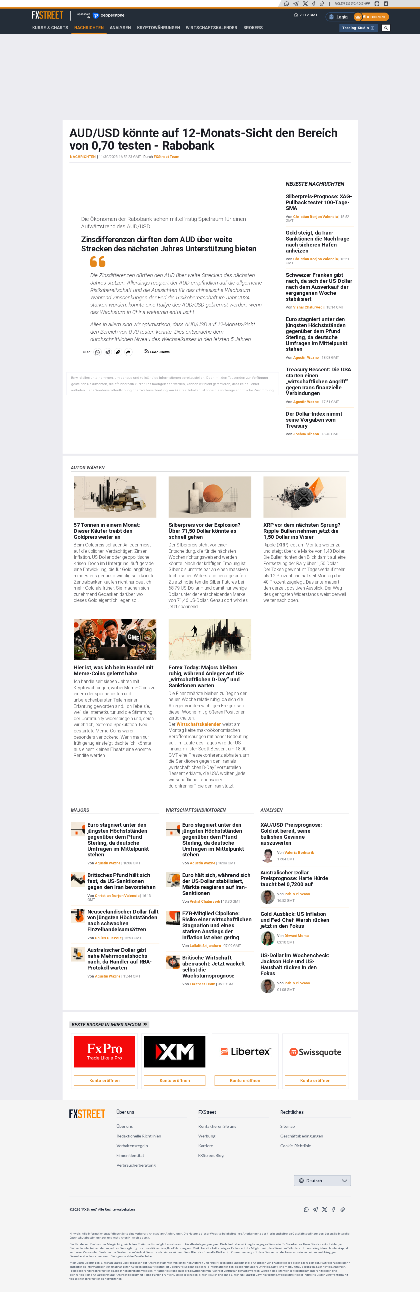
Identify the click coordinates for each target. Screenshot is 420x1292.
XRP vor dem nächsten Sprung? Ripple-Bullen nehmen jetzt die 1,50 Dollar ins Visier (301, 531)
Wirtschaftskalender (211, 27)
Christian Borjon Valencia (315, 217)
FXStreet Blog (211, 1155)
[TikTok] (322, 3)
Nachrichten (89, 27)
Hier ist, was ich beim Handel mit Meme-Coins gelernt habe (113, 670)
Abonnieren (374, 16)
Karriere (205, 1145)
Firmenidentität (131, 1155)
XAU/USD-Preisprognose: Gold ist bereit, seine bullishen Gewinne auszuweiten (291, 834)
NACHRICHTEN (83, 157)
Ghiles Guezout (108, 938)
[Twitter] (305, 3)
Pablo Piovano (297, 894)
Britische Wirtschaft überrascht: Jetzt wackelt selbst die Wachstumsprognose (213, 966)
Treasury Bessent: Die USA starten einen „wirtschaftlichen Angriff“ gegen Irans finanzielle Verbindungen (318, 381)
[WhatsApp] (286, 3)
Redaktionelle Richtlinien (139, 1135)
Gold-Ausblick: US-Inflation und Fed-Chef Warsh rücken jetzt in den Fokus (295, 920)
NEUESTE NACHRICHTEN (315, 184)
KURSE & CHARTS (50, 27)
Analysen (120, 27)
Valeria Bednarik (299, 852)
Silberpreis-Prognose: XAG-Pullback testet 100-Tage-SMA (319, 202)
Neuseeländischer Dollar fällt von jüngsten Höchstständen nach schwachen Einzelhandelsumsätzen (123, 920)
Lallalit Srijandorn (205, 946)
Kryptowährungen (158, 27)
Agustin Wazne (306, 357)
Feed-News (159, 352)
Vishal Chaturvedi (308, 307)
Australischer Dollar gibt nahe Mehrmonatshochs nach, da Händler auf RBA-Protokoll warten (119, 959)
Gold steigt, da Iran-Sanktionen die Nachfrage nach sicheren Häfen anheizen (317, 241)
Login (342, 16)
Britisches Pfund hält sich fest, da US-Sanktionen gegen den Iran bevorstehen (121, 881)
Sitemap (287, 1126)
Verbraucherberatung (136, 1165)
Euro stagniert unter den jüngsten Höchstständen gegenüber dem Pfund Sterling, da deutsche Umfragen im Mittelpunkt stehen (316, 334)
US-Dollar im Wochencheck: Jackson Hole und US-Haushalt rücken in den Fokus (295, 964)
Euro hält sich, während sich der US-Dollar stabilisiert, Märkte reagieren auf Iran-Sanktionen (216, 884)
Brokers (253, 27)
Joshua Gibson (306, 434)
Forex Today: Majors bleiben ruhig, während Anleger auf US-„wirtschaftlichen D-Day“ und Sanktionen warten (206, 676)
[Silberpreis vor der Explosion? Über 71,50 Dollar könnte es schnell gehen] (210, 497)
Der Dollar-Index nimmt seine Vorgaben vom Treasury (314, 419)
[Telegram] (296, 3)
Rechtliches (292, 1112)
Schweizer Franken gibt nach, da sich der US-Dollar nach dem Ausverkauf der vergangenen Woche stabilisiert (319, 287)
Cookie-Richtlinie (295, 1145)
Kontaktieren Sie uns (217, 1126)
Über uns (125, 1112)
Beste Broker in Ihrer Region (107, 1024)
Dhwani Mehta (297, 936)
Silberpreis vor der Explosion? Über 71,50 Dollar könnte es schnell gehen (204, 531)
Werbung (206, 1135)
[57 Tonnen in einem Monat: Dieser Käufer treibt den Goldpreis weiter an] (115, 497)
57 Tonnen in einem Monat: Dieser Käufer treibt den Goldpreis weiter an (107, 531)
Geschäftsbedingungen (301, 1135)
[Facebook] (313, 3)
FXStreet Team (166, 157)
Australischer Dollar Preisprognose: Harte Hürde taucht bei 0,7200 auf (294, 878)
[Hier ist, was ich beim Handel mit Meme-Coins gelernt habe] (115, 639)
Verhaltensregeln (132, 1145)
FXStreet (41, 11)
